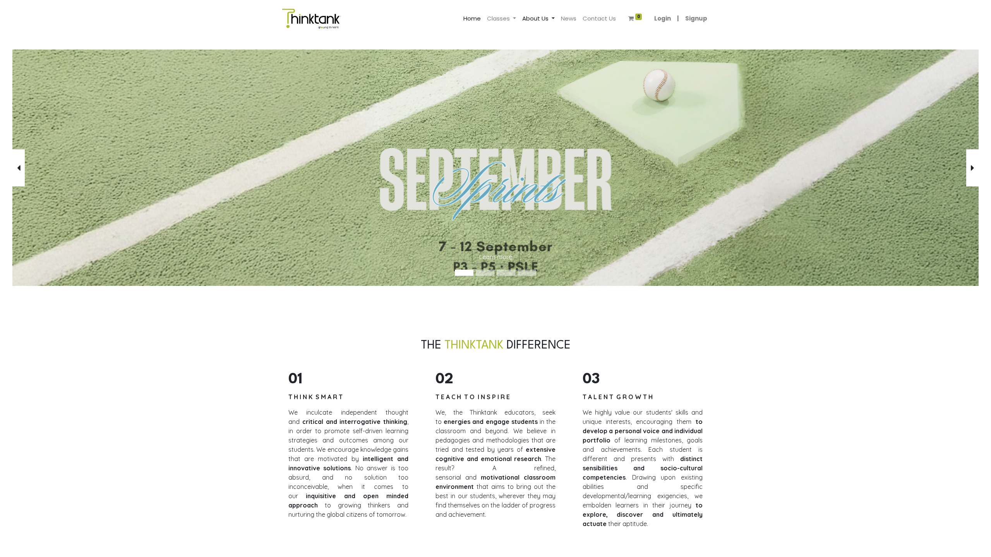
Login (662, 18)
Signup (696, 18)
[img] (51, 168)
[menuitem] (472, 18)
